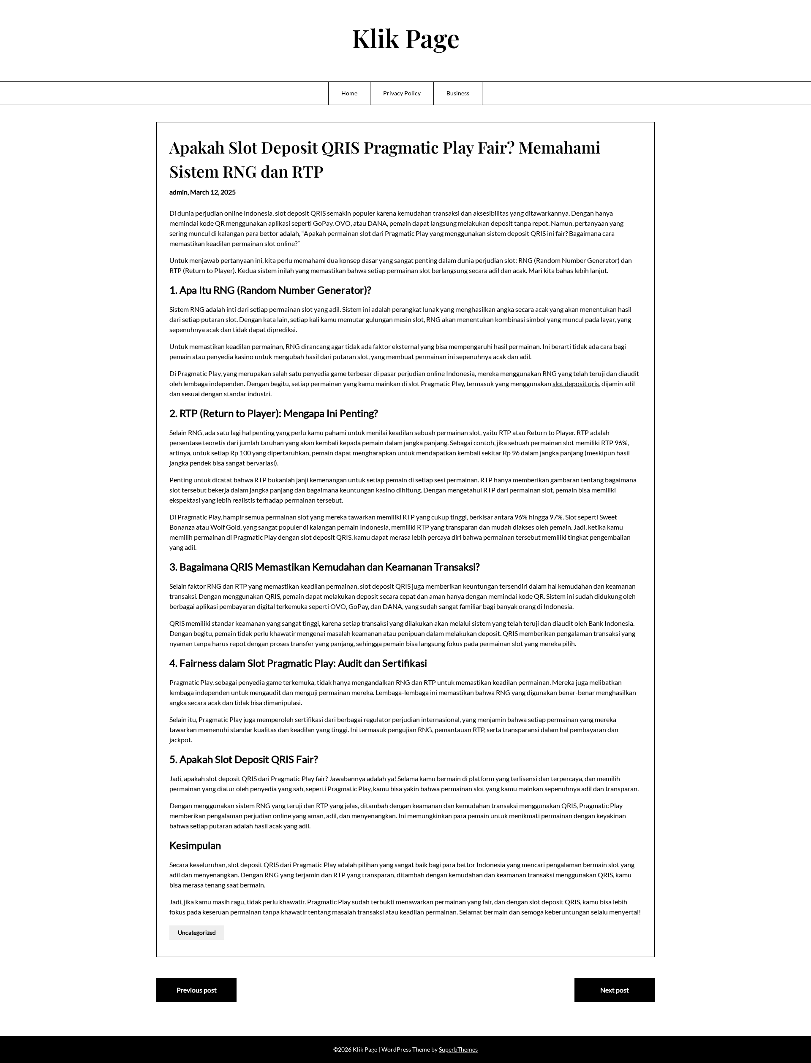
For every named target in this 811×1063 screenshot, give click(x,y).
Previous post (197, 990)
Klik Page (406, 37)
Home (349, 93)
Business (457, 93)
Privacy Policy (402, 93)
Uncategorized (197, 932)
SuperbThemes (458, 1049)
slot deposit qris (575, 383)
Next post (614, 990)
